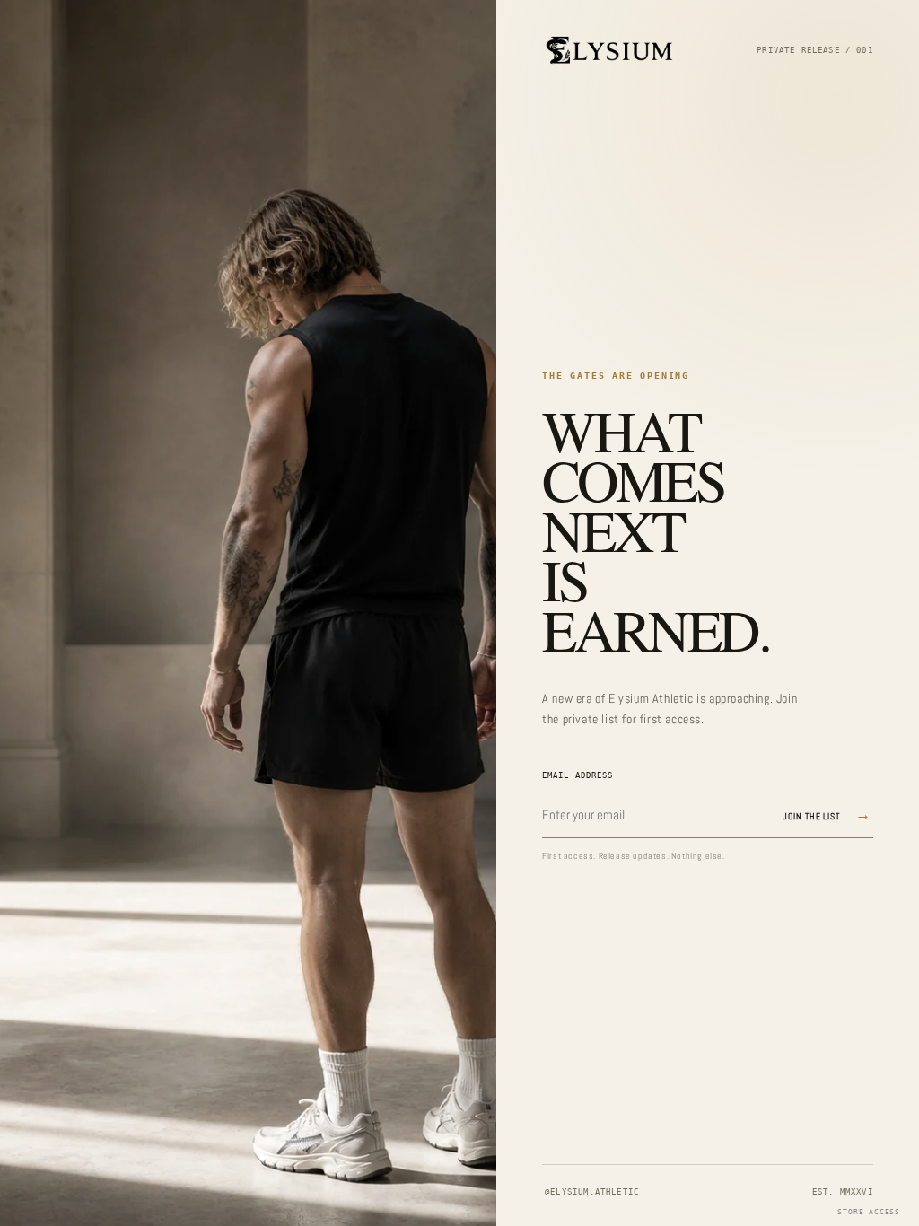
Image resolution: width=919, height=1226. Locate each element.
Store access (868, 1212)
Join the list (827, 814)
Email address (577, 775)
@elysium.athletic (592, 1191)
